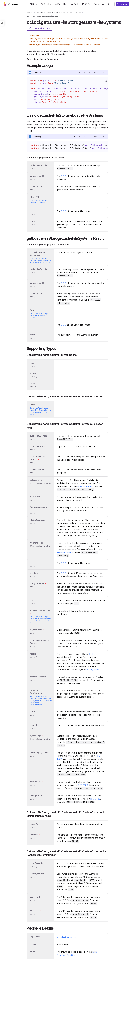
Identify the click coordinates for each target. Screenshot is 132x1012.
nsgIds (33, 654)
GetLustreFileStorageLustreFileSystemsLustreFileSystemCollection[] (40, 260)
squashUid (35, 911)
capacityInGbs (36, 446)
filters (33, 197)
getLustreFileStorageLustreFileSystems (43, 16)
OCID (63, 176)
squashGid (35, 897)
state (32, 221)
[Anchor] (123, 22)
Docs (34, 4)
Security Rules (92, 669)
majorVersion (36, 630)
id (31, 211)
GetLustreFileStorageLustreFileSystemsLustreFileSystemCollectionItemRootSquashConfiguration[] (41, 701)
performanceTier (38, 677)
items (32, 405)
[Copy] (106, 81)
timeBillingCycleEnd (39, 753)
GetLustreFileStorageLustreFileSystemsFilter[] (39, 202)
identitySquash (37, 874)
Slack (76, 4)
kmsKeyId (34, 573)
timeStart (34, 835)
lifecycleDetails (37, 583)
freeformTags (36, 543)
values (33, 373)
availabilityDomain (38, 165)
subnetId (34, 725)
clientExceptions (37, 863)
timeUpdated (36, 796)
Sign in (110, 4)
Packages (40, 12)
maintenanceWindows (40, 611)
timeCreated (36, 782)
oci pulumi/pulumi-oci (66, 937)
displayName (36, 186)
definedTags (36, 480)
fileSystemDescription (40, 507)
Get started (122, 4)
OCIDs (91, 654)
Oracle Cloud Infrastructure (57, 12)
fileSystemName (37, 520)
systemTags (35, 736)
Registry (47, 4)
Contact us (99, 4)
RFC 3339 (83, 785)
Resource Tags (85, 486)
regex (32, 383)
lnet (32, 600)
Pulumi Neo (62, 4)
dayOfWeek (35, 824)
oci (80, 12)
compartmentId (37, 176)
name (32, 363)
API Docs (73, 12)
